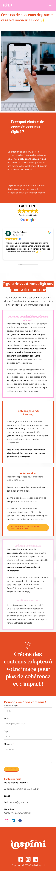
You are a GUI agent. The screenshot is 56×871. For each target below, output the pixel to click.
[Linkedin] (35, 859)
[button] (28, 527)
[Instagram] (28, 859)
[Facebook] (21, 859)
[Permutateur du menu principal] (50, 6)
